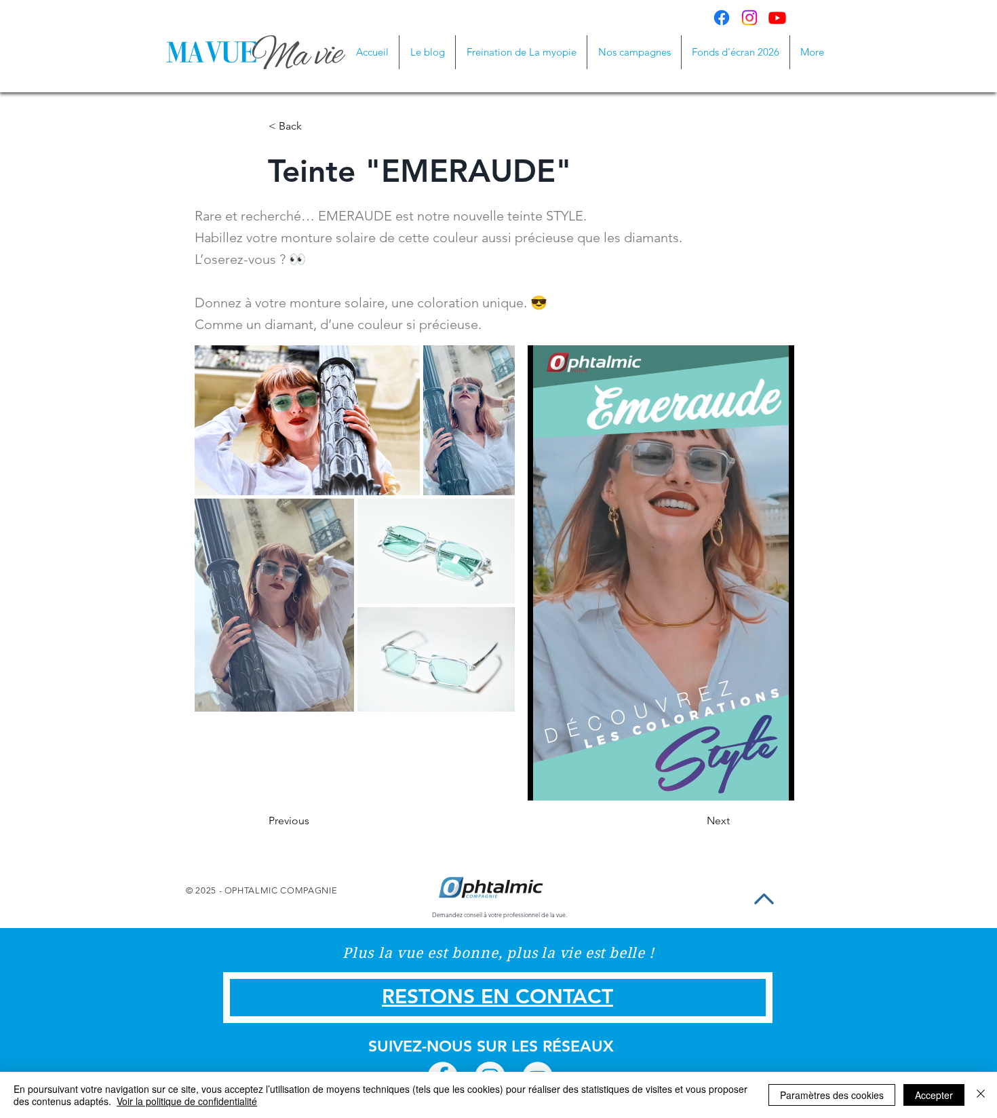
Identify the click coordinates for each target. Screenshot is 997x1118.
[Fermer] (981, 1095)
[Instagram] (749, 17)
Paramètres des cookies (832, 1095)
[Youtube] (777, 17)
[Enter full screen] (776, 782)
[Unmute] (568, 782)
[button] (634, 52)
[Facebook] (721, 17)
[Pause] (545, 782)
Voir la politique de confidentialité (187, 1101)
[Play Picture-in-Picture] (753, 782)
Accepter (934, 1095)
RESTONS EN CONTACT (497, 996)
